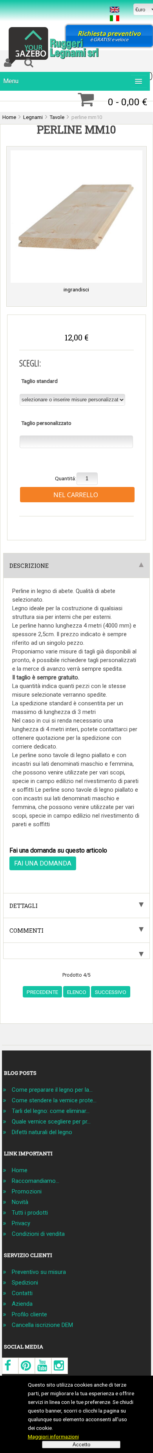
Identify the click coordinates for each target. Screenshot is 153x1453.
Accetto (81, 1445)
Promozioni (27, 1191)
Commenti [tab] (26, 930)
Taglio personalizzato (46, 423)
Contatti (22, 1293)
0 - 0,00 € (127, 102)
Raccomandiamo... (35, 1180)
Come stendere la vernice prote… (54, 1100)
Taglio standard (39, 381)
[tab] (76, 951)
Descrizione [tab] (29, 565)
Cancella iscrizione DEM (42, 1325)
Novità (20, 1202)
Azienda (22, 1303)
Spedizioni (25, 1282)
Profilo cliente (29, 1314)
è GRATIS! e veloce (109, 35)
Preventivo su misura (39, 1271)
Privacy (21, 1223)
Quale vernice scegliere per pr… (51, 1121)
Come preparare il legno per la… (52, 1089)
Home (19, 1170)
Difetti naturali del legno (42, 1132)
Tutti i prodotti (30, 1212)
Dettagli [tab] (23, 905)
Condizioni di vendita (38, 1233)
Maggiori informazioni (53, 1436)
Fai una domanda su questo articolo (58, 850)
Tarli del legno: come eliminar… (50, 1110)
